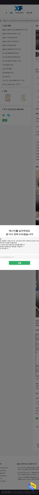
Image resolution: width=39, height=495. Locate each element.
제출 (19, 263)
